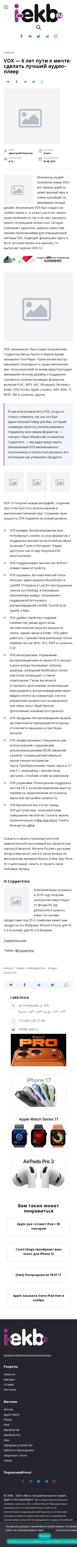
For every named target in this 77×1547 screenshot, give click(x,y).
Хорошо (45, 1535)
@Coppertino (24, 950)
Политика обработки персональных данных (27, 1355)
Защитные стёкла (15, 1455)
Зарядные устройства (18, 1445)
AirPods (8, 1409)
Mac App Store (46, 820)
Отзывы (9, 1384)
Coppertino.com (15, 940)
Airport (10, 968)
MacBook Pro (12, 1435)
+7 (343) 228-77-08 (32, 1021)
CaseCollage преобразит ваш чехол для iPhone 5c (38, 1251)
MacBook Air (11, 1430)
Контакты (10, 1389)
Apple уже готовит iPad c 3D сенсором (38, 1226)
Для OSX (11, 972)
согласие (49, 1530)
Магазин (9, 1379)
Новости (9, 1374)
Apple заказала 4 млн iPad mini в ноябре (38, 1298)
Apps (21, 968)
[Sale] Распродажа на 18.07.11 (38, 1275)
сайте (30, 825)
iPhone (8, 1419)
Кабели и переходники (19, 1450)
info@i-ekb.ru (28, 1029)
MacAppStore (37, 968)
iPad (6, 1424)
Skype (53, 968)
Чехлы (8, 1460)
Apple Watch (11, 1414)
